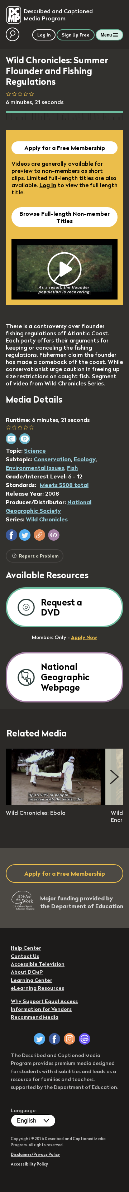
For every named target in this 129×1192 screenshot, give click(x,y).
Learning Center (31, 980)
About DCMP (27, 972)
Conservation (52, 459)
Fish (72, 467)
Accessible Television (37, 964)
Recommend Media (34, 1017)
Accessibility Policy (29, 1164)
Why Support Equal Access (44, 1001)
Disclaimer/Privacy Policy (35, 1154)
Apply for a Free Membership (64, 147)
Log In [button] (44, 35)
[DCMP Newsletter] (84, 1039)
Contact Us (25, 956)
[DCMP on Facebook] (54, 1039)
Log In (47, 185)
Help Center (26, 948)
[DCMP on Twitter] (39, 1039)
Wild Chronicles (47, 519)
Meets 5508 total (64, 484)
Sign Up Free (76, 35)
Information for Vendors (41, 1009)
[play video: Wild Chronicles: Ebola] (56, 802)
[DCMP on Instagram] (69, 1039)
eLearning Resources (37, 988)
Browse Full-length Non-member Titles (64, 217)
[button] (11, 535)
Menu (106, 35)
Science (35, 450)
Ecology (85, 459)
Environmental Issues (35, 467)
